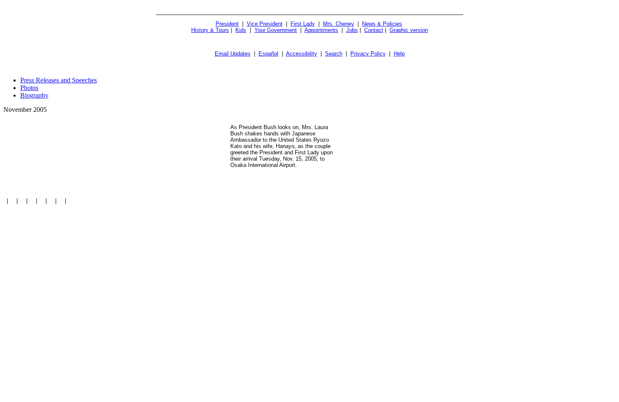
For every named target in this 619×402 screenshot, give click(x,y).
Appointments (321, 30)
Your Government (275, 30)
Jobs (352, 30)
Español (268, 53)
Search (333, 53)
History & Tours (210, 30)
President (227, 24)
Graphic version (409, 30)
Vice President (265, 24)
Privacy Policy (368, 53)
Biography (34, 95)
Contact (373, 30)
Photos (29, 87)
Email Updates (233, 53)
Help (399, 53)
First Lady (303, 24)
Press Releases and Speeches (58, 80)
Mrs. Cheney (338, 24)
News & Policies (382, 24)
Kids (240, 30)
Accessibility (301, 53)
